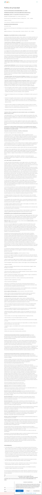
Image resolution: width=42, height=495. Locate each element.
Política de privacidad (29, 493)
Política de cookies (22, 493)
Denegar (28, 490)
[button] (39, 482)
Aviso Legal (34, 493)
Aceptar (19, 490)
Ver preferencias (36, 490)
